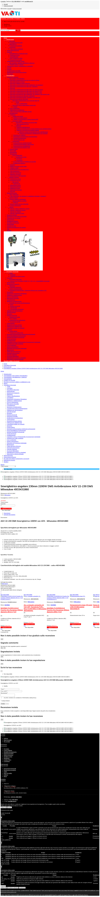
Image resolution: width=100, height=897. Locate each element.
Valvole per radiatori (15, 212)
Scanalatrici (10, 292)
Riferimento (4, 493)
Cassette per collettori (19, 135)
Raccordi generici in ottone (17, 82)
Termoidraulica (9, 75)
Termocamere (11, 323)
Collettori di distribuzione (23, 127)
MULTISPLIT (12, 44)
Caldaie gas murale (16, 116)
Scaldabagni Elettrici (12, 221)
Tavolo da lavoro (11, 339)
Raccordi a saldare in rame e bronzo (20, 83)
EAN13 (3, 587)
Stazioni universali (15, 306)
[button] (8, 821)
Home (2, 371)
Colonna (9, 69)
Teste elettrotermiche (13, 50)
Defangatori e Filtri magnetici (18, 176)
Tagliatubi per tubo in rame (17, 276)
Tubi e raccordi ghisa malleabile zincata (21, 111)
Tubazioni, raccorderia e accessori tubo (25, 122)
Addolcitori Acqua (15, 188)
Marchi (2, 464)
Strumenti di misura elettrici (14, 325)
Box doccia (14, 182)
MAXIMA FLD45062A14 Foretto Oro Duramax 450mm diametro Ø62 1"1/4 (58, 610)
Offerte (6, 738)
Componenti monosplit (16, 42)
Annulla (3, 703)
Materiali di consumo (9, 460)
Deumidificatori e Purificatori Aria (17, 53)
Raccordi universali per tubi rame (19, 99)
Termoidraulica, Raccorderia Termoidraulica (15, 375)
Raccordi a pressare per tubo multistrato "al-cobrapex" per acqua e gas (29, 94)
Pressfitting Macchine (14, 279)
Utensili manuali (11, 312)
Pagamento (4, 28)
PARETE (15, 202)
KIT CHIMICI (13, 318)
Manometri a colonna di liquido (15, 359)
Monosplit (11, 41)
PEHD (16, 102)
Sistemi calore (14, 149)
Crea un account (8, 6)
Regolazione (13, 154)
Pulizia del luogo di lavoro (14, 351)
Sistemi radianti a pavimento (18, 199)
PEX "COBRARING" (22, 103)
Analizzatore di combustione (16, 320)
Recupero (9, 314)
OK (2, 639)
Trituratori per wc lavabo (13, 218)
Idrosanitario (13, 152)
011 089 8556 (16, 1)
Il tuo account (4, 764)
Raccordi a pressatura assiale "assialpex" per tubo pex (25, 97)
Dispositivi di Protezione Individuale (16, 348)
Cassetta (9, 52)
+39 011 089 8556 (16, 797)
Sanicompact (10, 219)
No (1, 648)
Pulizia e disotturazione (14, 289)
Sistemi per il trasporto (13, 284)
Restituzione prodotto (10, 770)
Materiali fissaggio (12, 193)
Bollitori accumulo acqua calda (18, 166)
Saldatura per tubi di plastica (14, 311)
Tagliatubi (12, 275)
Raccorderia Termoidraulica (15, 78)
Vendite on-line (8, 756)
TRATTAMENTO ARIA (14, 58)
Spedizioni (6, 758)
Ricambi (9, 230)
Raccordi (12, 88)
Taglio (10, 273)
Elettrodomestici (8, 455)
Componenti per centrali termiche (22, 143)
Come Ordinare (8, 750)
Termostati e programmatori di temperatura (25, 136)
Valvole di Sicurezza (15, 172)
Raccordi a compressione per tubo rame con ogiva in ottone (26, 89)
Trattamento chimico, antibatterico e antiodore (20, 66)
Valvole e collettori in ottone (17, 210)
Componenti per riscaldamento (21, 146)
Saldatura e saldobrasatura (14, 295)
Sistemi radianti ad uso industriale (19, 204)
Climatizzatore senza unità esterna (16, 72)
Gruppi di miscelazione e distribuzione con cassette (33, 133)
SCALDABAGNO (16, 155)
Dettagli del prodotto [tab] (9, 514)
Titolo (2, 689)
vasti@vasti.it (28, 1)
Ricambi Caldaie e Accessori (11, 361)
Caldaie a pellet (14, 168)
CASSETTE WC (11, 226)
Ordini (5, 771)
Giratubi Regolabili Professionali (15, 337)
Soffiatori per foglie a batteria (15, 343)
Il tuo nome (4, 691)
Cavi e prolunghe (11, 345)
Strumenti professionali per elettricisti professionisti (21, 334)
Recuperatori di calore (16, 60)
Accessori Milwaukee (13, 356)
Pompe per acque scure (16, 332)
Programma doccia (15, 180)
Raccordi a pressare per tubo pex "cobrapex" (22, 96)
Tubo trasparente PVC (22, 124)
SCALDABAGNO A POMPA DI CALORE (24, 161)
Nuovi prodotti (8, 740)
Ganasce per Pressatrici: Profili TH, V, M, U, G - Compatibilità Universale (30, 281)
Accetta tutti (22, 887)
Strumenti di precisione (13, 353)
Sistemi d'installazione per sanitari (16, 227)
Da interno (19, 158)
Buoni (5, 776)
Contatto (3, 1)
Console (9, 67)
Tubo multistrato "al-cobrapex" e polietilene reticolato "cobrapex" (28, 196)
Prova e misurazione (12, 296)
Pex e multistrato (15, 108)
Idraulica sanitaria (13, 177)
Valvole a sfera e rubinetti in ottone (19, 208)
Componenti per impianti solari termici (23, 144)
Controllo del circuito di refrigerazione (18, 303)
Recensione (4, 693)
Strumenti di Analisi (13, 317)
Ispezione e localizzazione (14, 301)
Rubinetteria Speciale (16, 190)
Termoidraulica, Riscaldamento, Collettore (15, 377)
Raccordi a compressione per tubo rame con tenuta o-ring (26, 93)
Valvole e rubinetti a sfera (17, 213)
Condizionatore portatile (13, 71)
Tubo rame (10, 74)
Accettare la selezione (13, 887)
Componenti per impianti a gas (21, 147)
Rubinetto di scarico (15, 174)
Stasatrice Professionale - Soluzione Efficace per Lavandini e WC (28, 290)
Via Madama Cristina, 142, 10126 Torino (15, 793)
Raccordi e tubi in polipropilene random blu (23, 105)
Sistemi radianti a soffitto (18, 201)
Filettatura (11, 285)
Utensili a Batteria (12, 354)
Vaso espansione (15, 171)
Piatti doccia (16, 183)
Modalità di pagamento (10, 752)
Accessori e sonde (15, 322)
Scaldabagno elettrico (19, 163)
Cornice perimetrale (15, 205)
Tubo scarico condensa (16, 49)
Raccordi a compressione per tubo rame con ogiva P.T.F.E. (26, 91)
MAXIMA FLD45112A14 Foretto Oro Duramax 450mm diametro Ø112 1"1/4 (12, 610)
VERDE (15, 107)
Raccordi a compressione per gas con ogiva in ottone (24, 80)
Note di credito (8, 773)
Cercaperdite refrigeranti (17, 309)
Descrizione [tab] (7, 513)
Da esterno (19, 160)
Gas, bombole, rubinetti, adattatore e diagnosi (20, 63)
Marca (2, 495)
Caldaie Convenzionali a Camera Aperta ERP (25, 119)
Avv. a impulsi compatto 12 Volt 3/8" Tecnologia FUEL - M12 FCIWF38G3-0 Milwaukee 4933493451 (35, 608)
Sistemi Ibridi (10, 224)
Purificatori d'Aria (15, 55)
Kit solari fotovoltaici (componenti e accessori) (16, 458)
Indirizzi (6, 775)
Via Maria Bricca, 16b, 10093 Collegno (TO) (16, 788)
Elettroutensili (10, 282)
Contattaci (7, 761)
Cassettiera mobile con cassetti (15, 328)
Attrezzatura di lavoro (10, 457)
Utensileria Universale (11, 271)
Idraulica (6, 462)
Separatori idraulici (12, 215)
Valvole (10, 207)
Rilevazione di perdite (13, 298)
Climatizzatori (9, 39)
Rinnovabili (13, 150)
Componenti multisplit (16, 46)
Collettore (12, 114)
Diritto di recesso (8, 755)
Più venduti (7, 741)
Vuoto (11, 304)
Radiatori (12, 165)
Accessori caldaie (16, 121)
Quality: (6, 686)
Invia (7, 703)
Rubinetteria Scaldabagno (17, 110)
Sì (4, 648)
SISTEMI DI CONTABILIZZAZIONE (17, 216)
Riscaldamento (12, 113)
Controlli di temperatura (19, 138)
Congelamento (11, 300)
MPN (2, 588)
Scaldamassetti (11, 340)
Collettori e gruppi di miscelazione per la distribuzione (32, 132)
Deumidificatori (14, 56)
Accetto (9, 807)
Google (11, 836)
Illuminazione (10, 350)
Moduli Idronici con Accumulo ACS (19, 169)
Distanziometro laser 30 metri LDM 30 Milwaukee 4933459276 (81, 607)
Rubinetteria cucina (15, 185)
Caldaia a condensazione (20, 118)
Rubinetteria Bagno (15, 186)
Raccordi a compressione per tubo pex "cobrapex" (24, 86)
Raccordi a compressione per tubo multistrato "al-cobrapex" (26, 85)
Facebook (8, 854)
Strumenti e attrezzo (12, 77)
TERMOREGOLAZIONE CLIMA (15, 61)
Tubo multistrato (12, 194)
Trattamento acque (15, 179)
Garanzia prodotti (8, 753)
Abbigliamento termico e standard (16, 358)
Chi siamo (6, 749)
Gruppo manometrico (12, 347)
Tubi (8, 229)
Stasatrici (9, 329)
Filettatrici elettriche (15, 287)
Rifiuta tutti (3, 807)
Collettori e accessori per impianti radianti (27, 130)
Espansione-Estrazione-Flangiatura (17, 293)
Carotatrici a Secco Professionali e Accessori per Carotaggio (23, 342)
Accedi (6, 4)
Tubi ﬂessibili (13, 307)
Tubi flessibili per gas (19, 140)
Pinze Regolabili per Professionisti (16, 336)
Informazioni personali (10, 768)
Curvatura (9, 278)
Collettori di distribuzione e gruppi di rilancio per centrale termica (33, 129)
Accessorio (11, 47)
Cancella (3, 886)
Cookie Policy (7, 760)
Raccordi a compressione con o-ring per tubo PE (24, 100)
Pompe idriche (12, 331)
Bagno (5, 383)
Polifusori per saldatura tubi (14, 326)
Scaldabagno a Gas (19, 157)
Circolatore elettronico (13, 223)
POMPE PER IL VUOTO (16, 64)
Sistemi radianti (12, 197)
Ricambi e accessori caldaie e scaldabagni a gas (17, 382)
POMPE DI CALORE (9, 380)
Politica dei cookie (6, 805)
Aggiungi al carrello (6, 508)
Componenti (14, 141)
